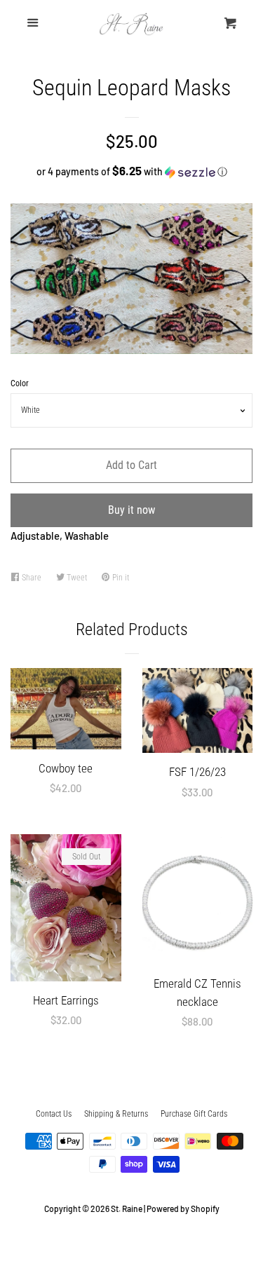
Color (20, 383)
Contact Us (54, 1114)
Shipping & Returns (116, 1114)
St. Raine (126, 1208)
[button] (131, 171)
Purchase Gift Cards (194, 1114)
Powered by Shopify (183, 1208)
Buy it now (131, 510)
